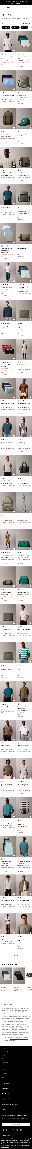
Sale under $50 (16, 18)
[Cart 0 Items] (26, 7)
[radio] (1, 54)
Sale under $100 (27, 18)
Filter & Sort (27, 23)
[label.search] (23, 7)
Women (15, 3)
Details (22, 3)
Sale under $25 (6, 18)
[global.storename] (6, 7)
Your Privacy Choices (19, 1145)
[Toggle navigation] (29, 7)
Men (19, 3)
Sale (3, 12)
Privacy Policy (5, 1147)
